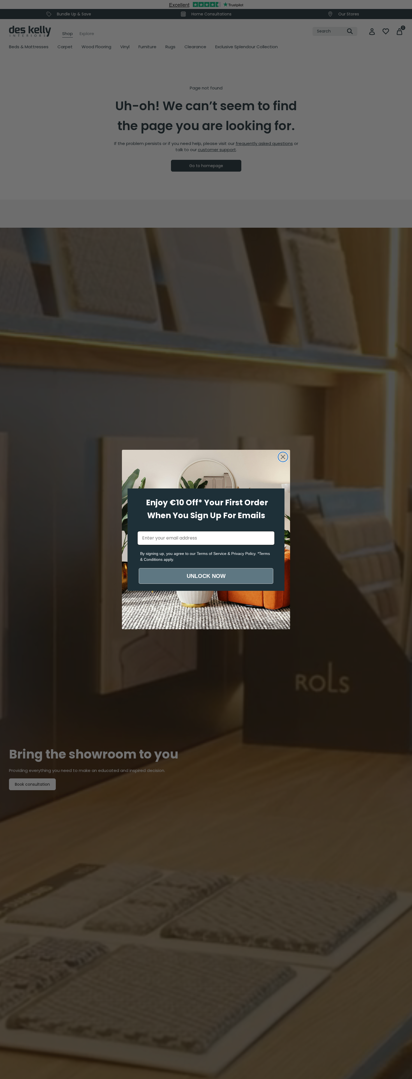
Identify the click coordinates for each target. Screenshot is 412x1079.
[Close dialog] (283, 457)
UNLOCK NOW (206, 576)
